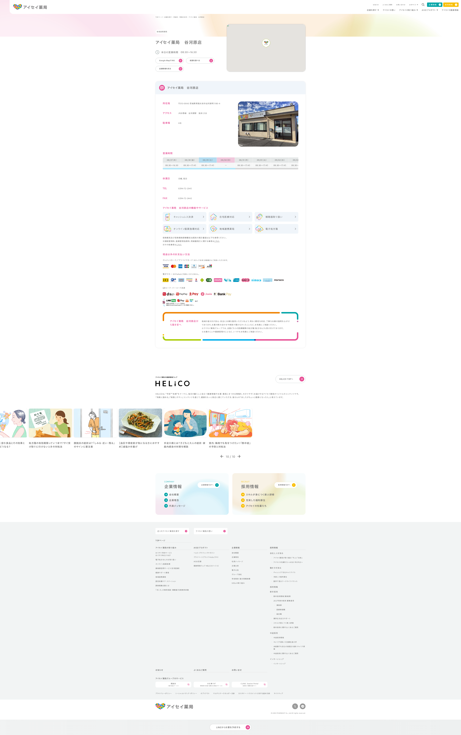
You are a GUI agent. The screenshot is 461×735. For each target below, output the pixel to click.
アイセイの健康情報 (450, 10)
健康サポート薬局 (162, 573)
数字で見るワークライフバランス (285, 581)
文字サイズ (412, 4)
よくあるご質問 (387, 4)
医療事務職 (280, 609)
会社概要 (174, 494)
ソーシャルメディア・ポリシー (186, 693)
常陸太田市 (183, 17)
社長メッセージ (237, 561)
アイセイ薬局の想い (204, 531)
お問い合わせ (400, 4)
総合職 (279, 614)
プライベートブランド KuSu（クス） (206, 557)
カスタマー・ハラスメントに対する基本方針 (254, 693)
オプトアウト (205, 693)
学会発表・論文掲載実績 (241, 579)
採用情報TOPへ (284, 485)
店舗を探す (372, 10)
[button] (221, 456)
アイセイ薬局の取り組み (165, 548)
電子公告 (235, 570)
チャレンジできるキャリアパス (284, 572)
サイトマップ (278, 693)
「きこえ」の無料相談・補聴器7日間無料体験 (172, 590)
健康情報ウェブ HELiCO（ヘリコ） (206, 566)
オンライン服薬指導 (162, 564)
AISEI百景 (198, 561)
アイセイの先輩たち (256, 506)
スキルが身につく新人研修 (260, 494)
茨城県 (175, 17)
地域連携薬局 (160, 577)
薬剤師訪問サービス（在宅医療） (167, 568)
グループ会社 (237, 574)
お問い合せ (237, 670)
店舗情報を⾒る (165, 69)
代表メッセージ (177, 506)
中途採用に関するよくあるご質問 (285, 653)
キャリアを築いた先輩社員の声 (285, 642)
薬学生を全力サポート (282, 618)
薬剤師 (279, 605)
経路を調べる (195, 60)
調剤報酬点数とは (162, 585)
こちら (217, 241)
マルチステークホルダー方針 (224, 693)
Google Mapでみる (167, 60)
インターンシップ (279, 664)
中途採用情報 (278, 637)
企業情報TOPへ (207, 485)
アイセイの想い (389, 10)
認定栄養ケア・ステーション (165, 581)
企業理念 (174, 500)
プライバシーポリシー (163, 693)
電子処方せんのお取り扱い (165, 560)
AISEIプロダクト (429, 10)
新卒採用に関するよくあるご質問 (285, 627)
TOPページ (159, 17)
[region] (230, 163)
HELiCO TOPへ (286, 379)
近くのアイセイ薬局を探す (168, 531)
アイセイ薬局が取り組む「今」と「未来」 (288, 558)
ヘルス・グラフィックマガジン (204, 553)
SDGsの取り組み (238, 583)
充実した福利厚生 (255, 500)
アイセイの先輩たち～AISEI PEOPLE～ (288, 562)
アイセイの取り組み (407, 10)
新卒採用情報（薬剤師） (282, 596)
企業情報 (433, 5)
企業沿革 (235, 566)
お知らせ (376, 4)
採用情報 (449, 5)
